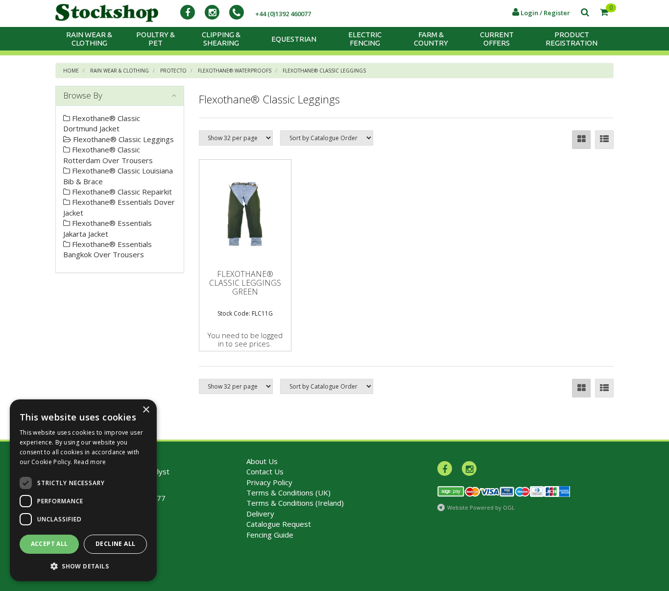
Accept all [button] (49, 544)
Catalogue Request (278, 524)
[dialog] (83, 490)
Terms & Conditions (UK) (288, 492)
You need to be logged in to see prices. (245, 339)
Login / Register (544, 12)
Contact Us (265, 471)
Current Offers (497, 38)
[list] (604, 139)
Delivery (260, 513)
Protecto (173, 70)
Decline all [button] (115, 544)
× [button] (145, 410)
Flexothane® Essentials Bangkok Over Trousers (107, 249)
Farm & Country (431, 38)
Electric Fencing (365, 38)
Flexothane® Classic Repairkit (121, 192)
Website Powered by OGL (481, 507)
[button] (83, 565)
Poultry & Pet (155, 38)
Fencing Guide (269, 535)
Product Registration (571, 38)
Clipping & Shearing (221, 38)
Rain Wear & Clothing (89, 38)
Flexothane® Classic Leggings (324, 70)
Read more (90, 462)
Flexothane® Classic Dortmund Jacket (101, 123)
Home (71, 70)
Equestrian (293, 39)
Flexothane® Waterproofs (234, 70)
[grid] (581, 139)
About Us (262, 461)
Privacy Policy (269, 482)
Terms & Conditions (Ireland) (295, 503)
